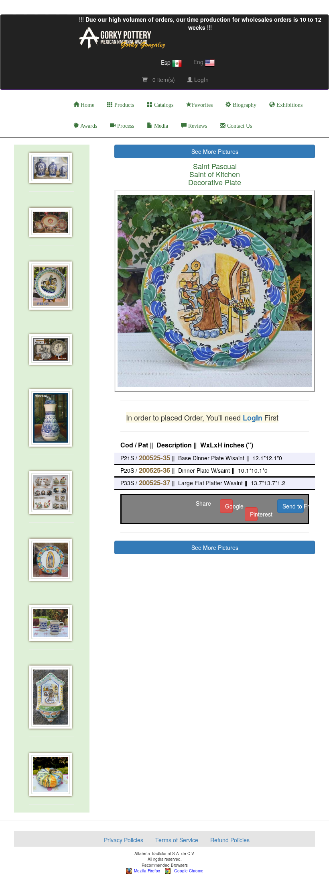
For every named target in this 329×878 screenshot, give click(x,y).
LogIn (201, 80)
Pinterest (254, 514)
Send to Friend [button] (293, 506)
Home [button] (86, 105)
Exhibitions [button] (289, 105)
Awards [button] (88, 126)
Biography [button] (243, 105)
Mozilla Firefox (146, 871)
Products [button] (123, 105)
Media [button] (160, 126)
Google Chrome (187, 871)
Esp (166, 62)
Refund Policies (230, 840)
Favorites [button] (202, 105)
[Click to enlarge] (52, 168)
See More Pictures (214, 151)
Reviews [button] (197, 126)
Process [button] (125, 126)
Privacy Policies (123, 840)
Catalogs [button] (162, 105)
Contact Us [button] (238, 126)
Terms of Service (176, 840)
